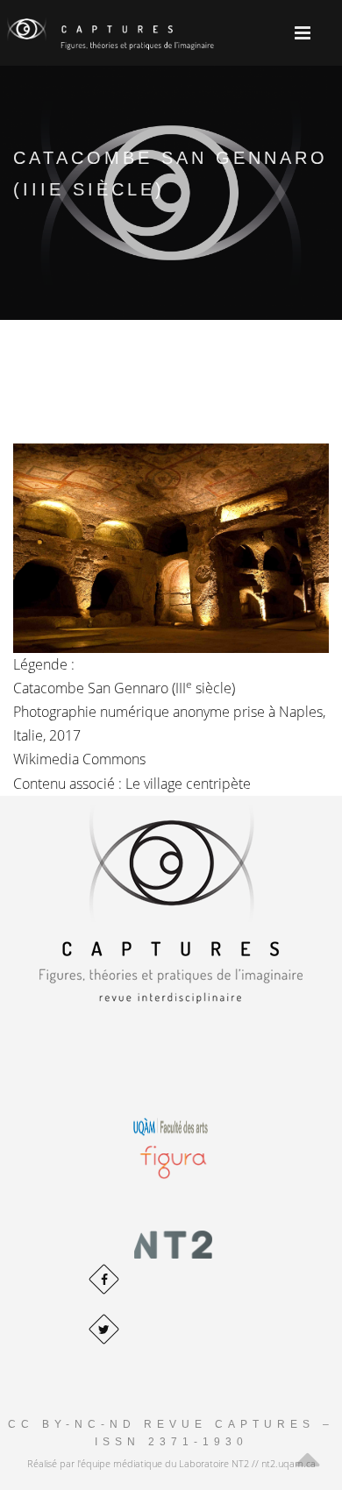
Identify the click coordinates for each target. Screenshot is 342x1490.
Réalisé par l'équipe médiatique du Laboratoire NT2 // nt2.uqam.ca (171, 1463)
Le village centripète (188, 783)
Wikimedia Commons (79, 759)
